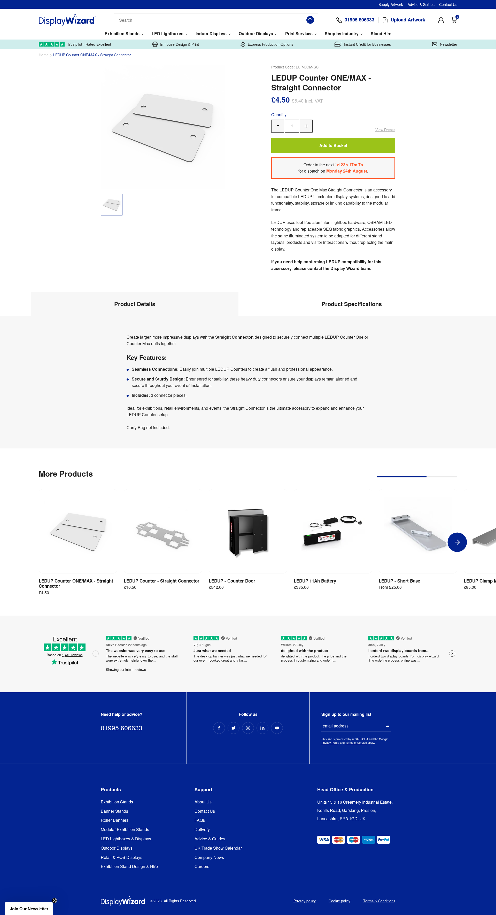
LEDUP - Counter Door (232, 580)
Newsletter (448, 44)
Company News (209, 857)
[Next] (457, 542)
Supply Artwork (390, 4)
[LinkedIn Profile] (262, 728)
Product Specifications (351, 304)
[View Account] (441, 20)
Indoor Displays (211, 33)
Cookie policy (339, 900)
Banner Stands (114, 811)
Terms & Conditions (379, 900)
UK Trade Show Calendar (218, 848)
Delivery (202, 829)
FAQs (200, 820)
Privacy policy (304, 900)
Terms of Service (356, 742)
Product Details (134, 304)
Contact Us (448, 4)
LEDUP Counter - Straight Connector (161, 580)
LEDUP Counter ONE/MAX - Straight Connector (76, 583)
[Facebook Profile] (219, 728)
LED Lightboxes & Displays (126, 839)
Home (44, 55)
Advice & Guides (421, 4)
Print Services (299, 33)
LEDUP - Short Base (399, 580)
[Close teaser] (54, 900)
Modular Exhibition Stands (125, 829)
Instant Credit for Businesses (367, 44)
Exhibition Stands (122, 33)
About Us (203, 802)
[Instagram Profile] (248, 728)
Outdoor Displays (256, 33)
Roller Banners (114, 820)
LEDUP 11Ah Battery (315, 580)
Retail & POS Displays (121, 857)
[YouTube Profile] (277, 728)
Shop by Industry (342, 33)
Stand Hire (381, 33)
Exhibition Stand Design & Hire (129, 866)
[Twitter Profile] (233, 728)
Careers (202, 866)
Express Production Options (270, 44)
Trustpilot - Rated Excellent (89, 44)
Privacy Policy (330, 742)
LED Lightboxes (167, 33)
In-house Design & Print (179, 44)
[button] (29, 908)
